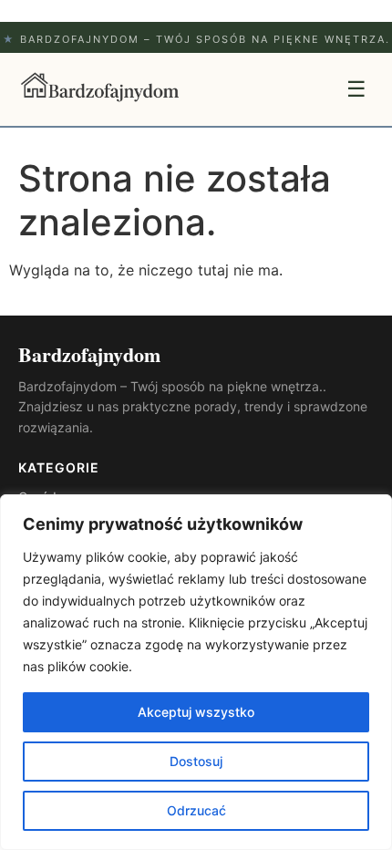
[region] (196, 672)
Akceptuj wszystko (196, 712)
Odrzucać (196, 810)
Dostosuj (196, 761)
